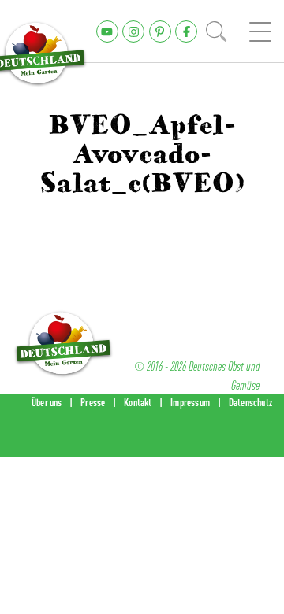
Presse (92, 402)
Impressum (190, 402)
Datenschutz (250, 402)
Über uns (47, 402)
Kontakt (137, 402)
